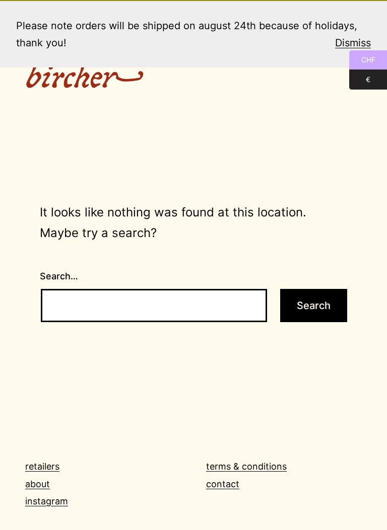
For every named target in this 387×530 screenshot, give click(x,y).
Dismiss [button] (353, 43)
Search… (59, 276)
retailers (42, 466)
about (37, 484)
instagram (46, 501)
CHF (362, 59)
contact (222, 484)
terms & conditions (246, 466)
